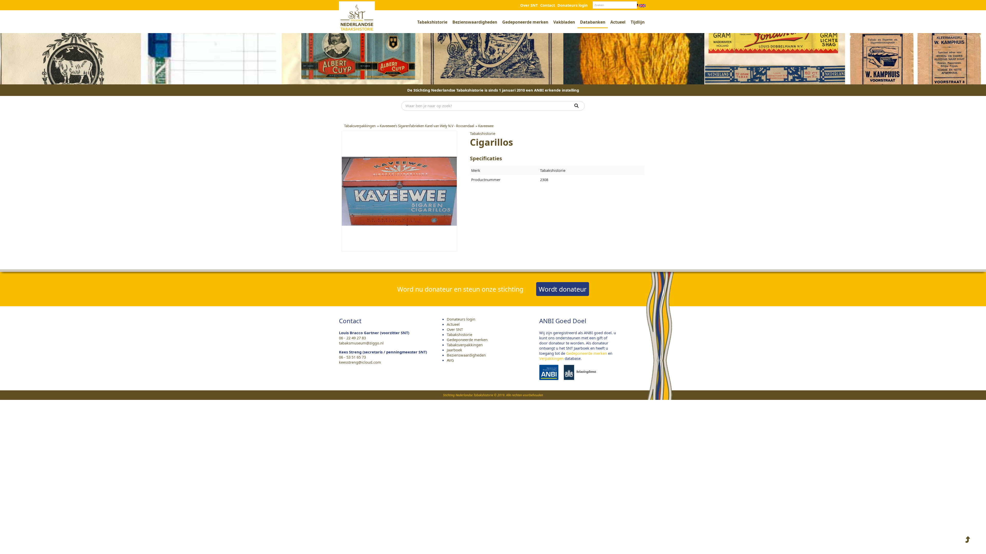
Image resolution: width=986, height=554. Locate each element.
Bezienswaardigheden (474, 22)
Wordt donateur (562, 289)
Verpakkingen (551, 358)
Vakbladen (564, 22)
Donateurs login (572, 5)
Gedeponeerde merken (525, 22)
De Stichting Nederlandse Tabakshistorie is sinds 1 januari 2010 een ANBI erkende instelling (493, 90)
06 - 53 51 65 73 (352, 357)
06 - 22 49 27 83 (352, 337)
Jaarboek (454, 349)
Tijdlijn (637, 22)
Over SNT (529, 5)
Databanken (592, 22)
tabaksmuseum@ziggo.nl (361, 342)
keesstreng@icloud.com (360, 362)
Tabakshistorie (432, 22)
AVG (450, 360)
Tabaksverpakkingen (465, 344)
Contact (547, 5)
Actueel (617, 22)
